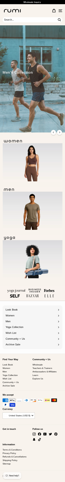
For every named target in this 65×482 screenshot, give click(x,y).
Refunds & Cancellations (14, 456)
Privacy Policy (9, 453)
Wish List (7, 378)
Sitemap (7, 463)
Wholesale (37, 364)
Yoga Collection (10, 375)
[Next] (59, 132)
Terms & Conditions (12, 450)
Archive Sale (9, 385)
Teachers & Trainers (42, 368)
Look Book (8, 364)
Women (6, 368)
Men (5, 371)
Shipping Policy (10, 460)
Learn (35, 375)
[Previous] (53, 132)
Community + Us (11, 382)
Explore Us (37, 378)
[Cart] (53, 10)
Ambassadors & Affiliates (44, 371)
